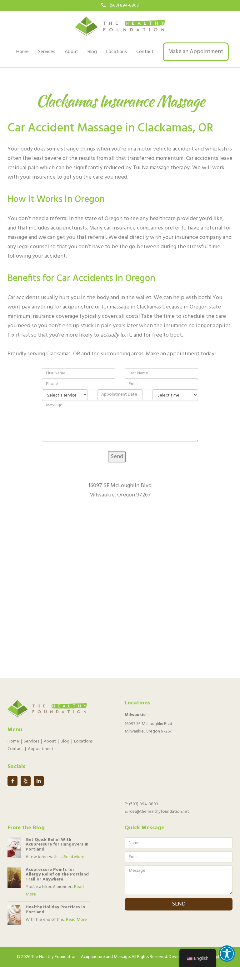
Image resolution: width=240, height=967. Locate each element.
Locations (116, 52)
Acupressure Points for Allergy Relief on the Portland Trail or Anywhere (57, 874)
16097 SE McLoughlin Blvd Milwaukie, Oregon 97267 (148, 727)
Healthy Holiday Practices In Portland (55, 909)
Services (46, 52)
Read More (73, 857)
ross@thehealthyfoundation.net (159, 811)
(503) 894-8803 (124, 5)
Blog (92, 52)
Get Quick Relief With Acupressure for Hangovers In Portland (57, 844)
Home (22, 52)
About (71, 52)
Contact (145, 52)
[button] (226, 953)
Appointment (40, 748)
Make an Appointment (195, 51)
